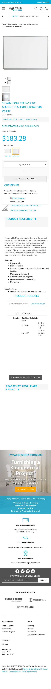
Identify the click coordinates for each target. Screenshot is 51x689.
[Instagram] (33, 571)
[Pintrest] (28, 571)
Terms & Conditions (31, 669)
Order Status (6, 629)
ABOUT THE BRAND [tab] (38, 304)
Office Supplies (12, 24)
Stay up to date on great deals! (25, 576)
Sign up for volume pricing (12, 2)
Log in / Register (7, 626)
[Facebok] (17, 571)
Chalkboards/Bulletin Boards (12, 26)
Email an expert (18, 198)
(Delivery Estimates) (9, 131)
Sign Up (43, 580)
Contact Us (32, 632)
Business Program (8, 632)
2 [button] (9, 82)
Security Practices (29, 671)
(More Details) (31, 120)
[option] (25, 53)
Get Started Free (25, 489)
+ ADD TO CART (25, 171)
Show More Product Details (25, 377)
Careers (5, 644)
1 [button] (9, 79)
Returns (30, 629)
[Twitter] (23, 571)
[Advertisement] (29, 358)
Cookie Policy (14, 671)
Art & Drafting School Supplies (28, 24)
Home (4, 24)
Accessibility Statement (36, 635)
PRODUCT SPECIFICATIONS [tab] (18, 304)
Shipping (31, 626)
